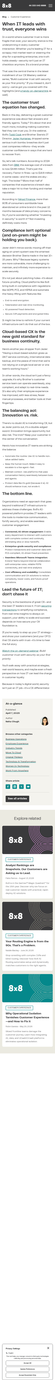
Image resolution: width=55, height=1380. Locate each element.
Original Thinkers (14, 757)
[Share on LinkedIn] (14, 786)
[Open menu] (50, 5)
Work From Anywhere (17, 771)
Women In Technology (17, 766)
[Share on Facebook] (8, 786)
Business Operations (16, 739)
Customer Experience (20, 17)
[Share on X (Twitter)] (21, 786)
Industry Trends (14, 748)
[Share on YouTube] (28, 786)
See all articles (17, 799)
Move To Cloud (13, 753)
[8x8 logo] (7, 5)
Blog (4, 17)
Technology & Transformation (21, 762)
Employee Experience (17, 744)
